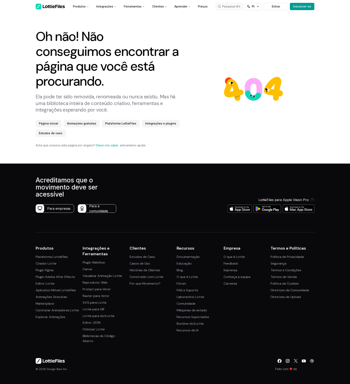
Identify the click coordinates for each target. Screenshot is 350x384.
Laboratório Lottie (190, 297)
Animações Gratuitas (51, 297)
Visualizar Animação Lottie (102, 276)
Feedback (231, 263)
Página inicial (48, 123)
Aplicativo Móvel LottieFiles (56, 290)
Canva (87, 269)
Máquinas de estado (192, 310)
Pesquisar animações (232, 6)
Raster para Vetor (96, 296)
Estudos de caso (50, 133)
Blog (180, 270)
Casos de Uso (140, 263)
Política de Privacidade (287, 257)
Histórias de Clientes (145, 270)
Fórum (181, 283)
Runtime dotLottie (190, 323)
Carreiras (230, 283)
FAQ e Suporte (187, 290)
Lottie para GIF (94, 309)
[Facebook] (279, 360)
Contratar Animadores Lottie (57, 310)
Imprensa (230, 270)
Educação (184, 263)
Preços (203, 6)
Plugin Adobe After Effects (55, 277)
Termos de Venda (284, 277)
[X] (295, 360)
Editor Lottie (45, 283)
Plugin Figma (44, 270)
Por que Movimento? (145, 283)
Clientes (158, 6)
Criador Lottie (46, 263)
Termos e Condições (286, 270)
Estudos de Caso (142, 257)
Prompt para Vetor (97, 289)
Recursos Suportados (193, 317)
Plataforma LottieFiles (120, 123)
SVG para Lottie (95, 302)
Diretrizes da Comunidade (290, 290)
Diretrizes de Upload (286, 297)
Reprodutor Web (95, 282)
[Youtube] (303, 360)
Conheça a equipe (237, 277)
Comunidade (186, 303)
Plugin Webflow (94, 262)
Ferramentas (133, 6)
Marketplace (45, 303)
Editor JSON (91, 322)
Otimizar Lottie (94, 329)
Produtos (79, 6)
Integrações (104, 6)
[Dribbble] (311, 360)
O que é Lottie (187, 277)
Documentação (188, 257)
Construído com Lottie (146, 277)
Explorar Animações (50, 317)
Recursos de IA (188, 330)
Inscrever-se (302, 6)
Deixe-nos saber (107, 145)
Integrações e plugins (160, 123)
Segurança (278, 263)
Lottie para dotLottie (98, 316)
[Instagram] (287, 360)
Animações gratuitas (81, 123)
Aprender (180, 6)
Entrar (276, 6)
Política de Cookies (285, 283)
